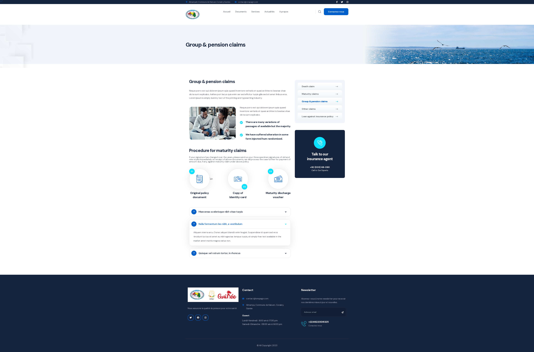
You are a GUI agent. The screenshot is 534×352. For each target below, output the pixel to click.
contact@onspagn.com (248, 2)
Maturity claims (310, 93)
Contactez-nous (336, 11)
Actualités (269, 11)
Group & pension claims (314, 101)
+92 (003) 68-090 (320, 167)
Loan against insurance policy (317, 116)
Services (255, 11)
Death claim (308, 86)
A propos (283, 11)
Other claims (309, 108)
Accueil (226, 11)
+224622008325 (318, 322)
